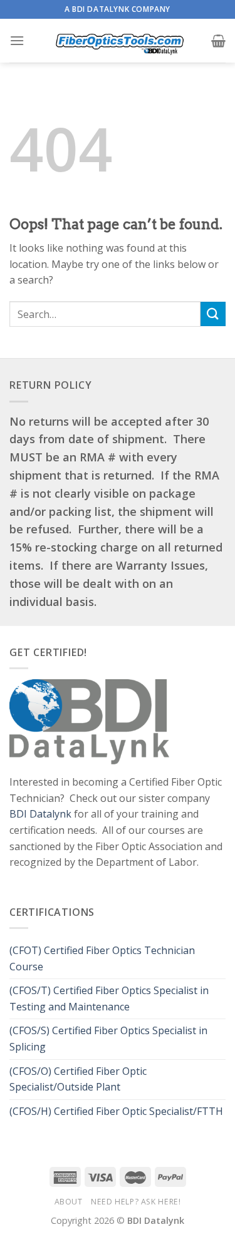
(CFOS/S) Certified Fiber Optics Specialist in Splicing (108, 1039)
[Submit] (213, 314)
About (69, 1201)
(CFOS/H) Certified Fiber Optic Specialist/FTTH (117, 1111)
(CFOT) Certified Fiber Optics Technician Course (102, 958)
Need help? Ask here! (135, 1201)
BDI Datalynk (40, 814)
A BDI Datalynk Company (117, 9)
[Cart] (218, 40)
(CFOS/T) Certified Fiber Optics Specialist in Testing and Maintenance (109, 998)
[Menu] (16, 40)
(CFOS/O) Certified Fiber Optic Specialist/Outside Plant (78, 1079)
